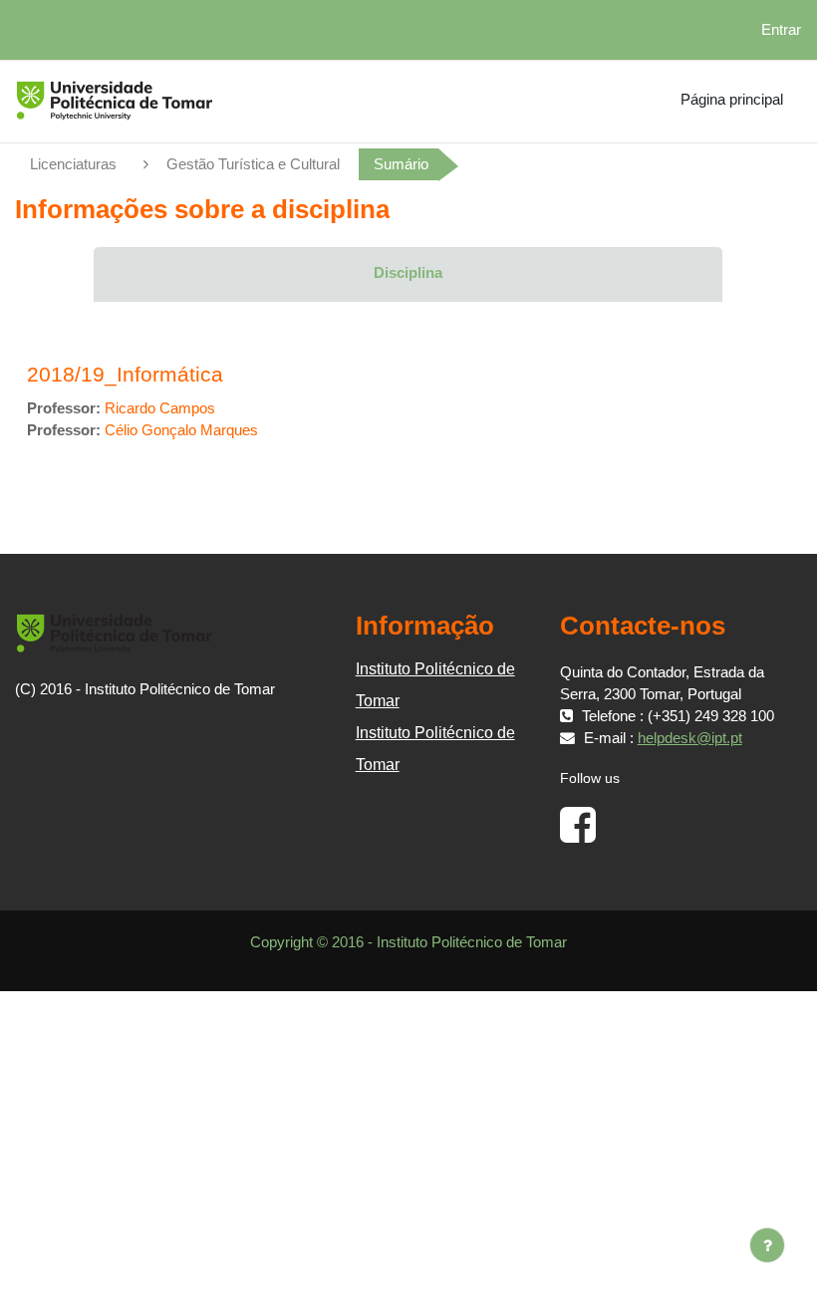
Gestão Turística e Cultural (253, 164)
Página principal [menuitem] (732, 100)
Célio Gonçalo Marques (181, 430)
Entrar (781, 30)
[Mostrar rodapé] (767, 1245)
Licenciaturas (73, 164)
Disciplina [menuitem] (408, 273)
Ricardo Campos (160, 408)
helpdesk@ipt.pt (690, 738)
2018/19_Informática (125, 374)
